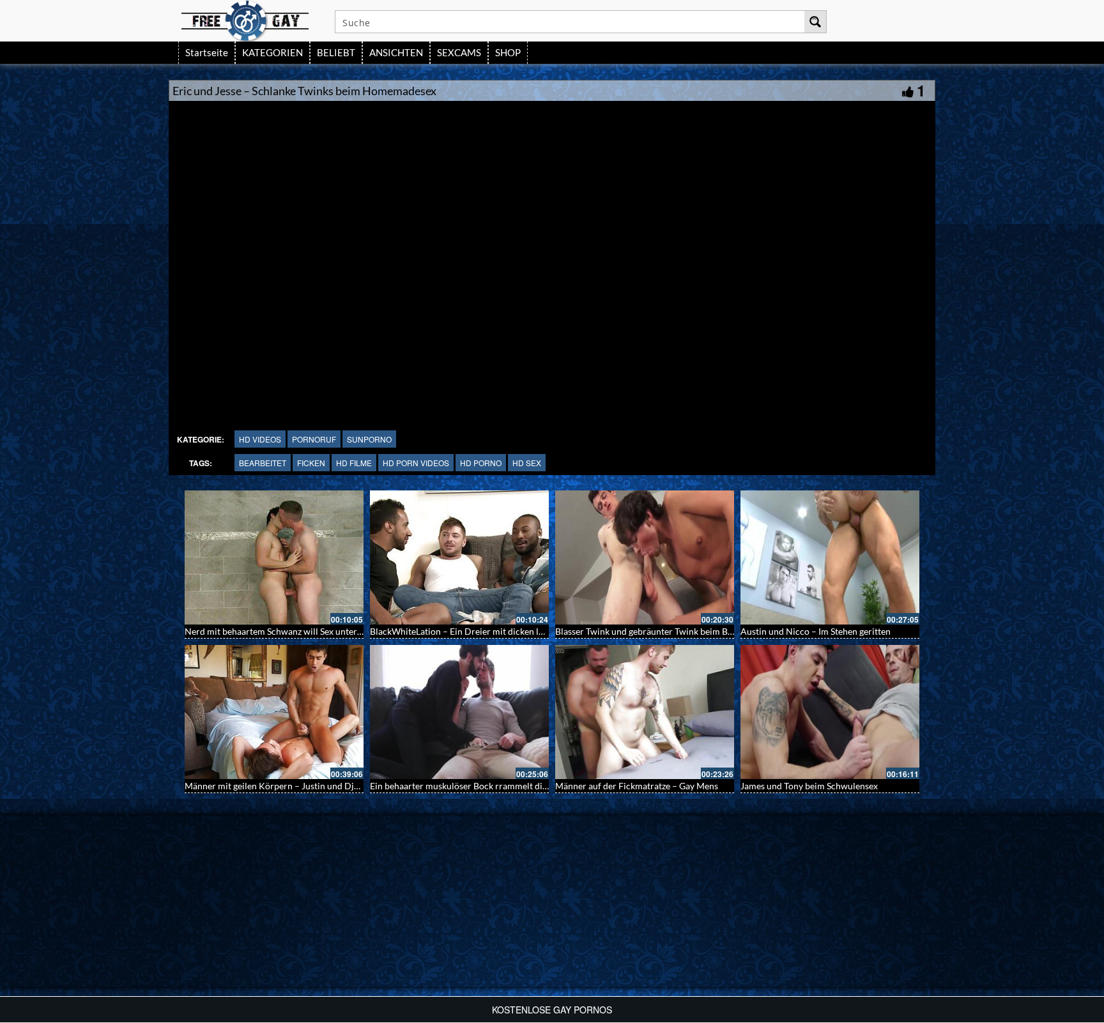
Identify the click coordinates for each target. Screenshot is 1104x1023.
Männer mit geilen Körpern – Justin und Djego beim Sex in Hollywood (323, 785)
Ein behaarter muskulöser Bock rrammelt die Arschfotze (481, 785)
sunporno (369, 439)
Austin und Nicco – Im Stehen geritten (815, 631)
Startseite (206, 52)
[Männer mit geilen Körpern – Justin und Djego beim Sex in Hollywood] (274, 712)
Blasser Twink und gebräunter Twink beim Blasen (651, 631)
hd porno (481, 462)
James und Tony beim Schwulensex (809, 785)
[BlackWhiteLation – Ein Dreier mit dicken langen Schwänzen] (459, 557)
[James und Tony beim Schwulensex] (829, 712)
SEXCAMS (459, 52)
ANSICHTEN (396, 52)
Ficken (311, 462)
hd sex (526, 462)
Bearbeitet (262, 462)
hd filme (354, 462)
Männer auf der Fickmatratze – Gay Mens (636, 785)
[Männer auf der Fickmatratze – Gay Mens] (644, 712)
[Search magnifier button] (815, 22)
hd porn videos (416, 462)
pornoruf (314, 439)
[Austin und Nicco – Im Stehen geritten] (829, 557)
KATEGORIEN (272, 52)
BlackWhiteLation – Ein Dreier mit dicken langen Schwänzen (489, 631)
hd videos (260, 439)
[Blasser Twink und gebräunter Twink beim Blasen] (644, 557)
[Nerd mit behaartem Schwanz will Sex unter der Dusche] (274, 557)
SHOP (508, 52)
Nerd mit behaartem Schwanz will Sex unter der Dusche (294, 631)
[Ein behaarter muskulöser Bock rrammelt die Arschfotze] (459, 712)
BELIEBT (336, 52)
